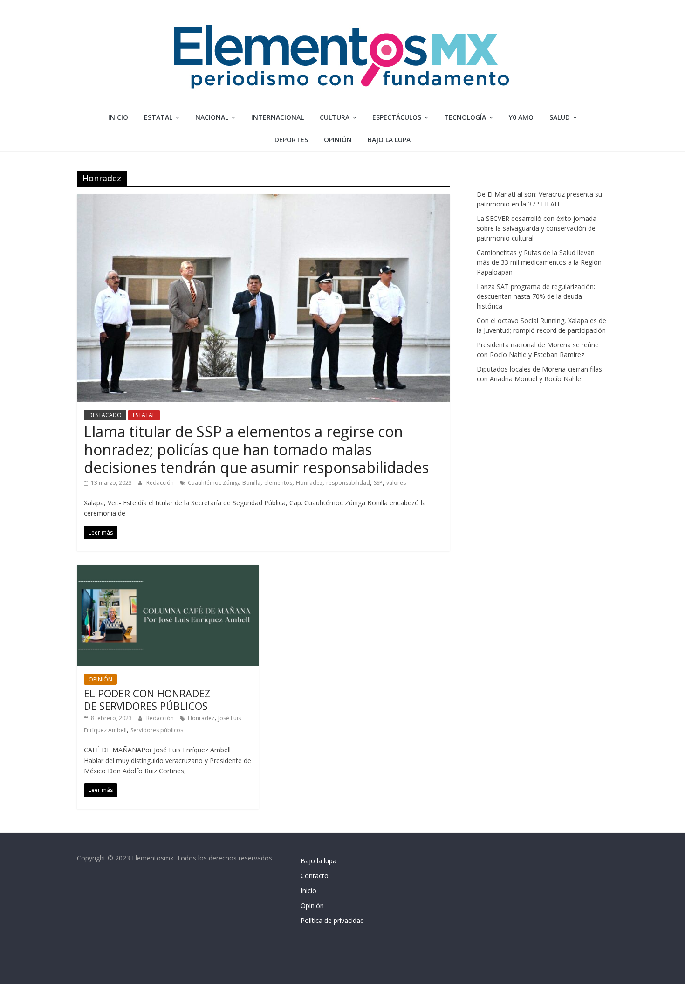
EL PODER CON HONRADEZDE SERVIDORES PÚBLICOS (147, 699)
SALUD (559, 117)
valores (396, 483)
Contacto (315, 875)
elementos (278, 483)
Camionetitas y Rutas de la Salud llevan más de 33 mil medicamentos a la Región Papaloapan (539, 262)
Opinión (312, 905)
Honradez (309, 483)
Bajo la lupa (389, 139)
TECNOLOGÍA (465, 117)
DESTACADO (105, 415)
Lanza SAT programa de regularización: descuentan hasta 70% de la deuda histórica (536, 296)
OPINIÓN (338, 139)
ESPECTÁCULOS (396, 117)
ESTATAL (158, 117)
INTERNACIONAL (277, 117)
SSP (378, 483)
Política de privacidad (332, 920)
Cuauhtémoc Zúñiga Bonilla (224, 483)
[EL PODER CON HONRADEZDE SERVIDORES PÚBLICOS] (168, 570)
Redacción (160, 483)
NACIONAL (211, 117)
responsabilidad (348, 483)
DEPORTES (291, 139)
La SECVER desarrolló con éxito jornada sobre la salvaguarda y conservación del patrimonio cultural (537, 228)
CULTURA (334, 117)
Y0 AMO (521, 117)
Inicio (118, 117)
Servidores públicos (156, 730)
